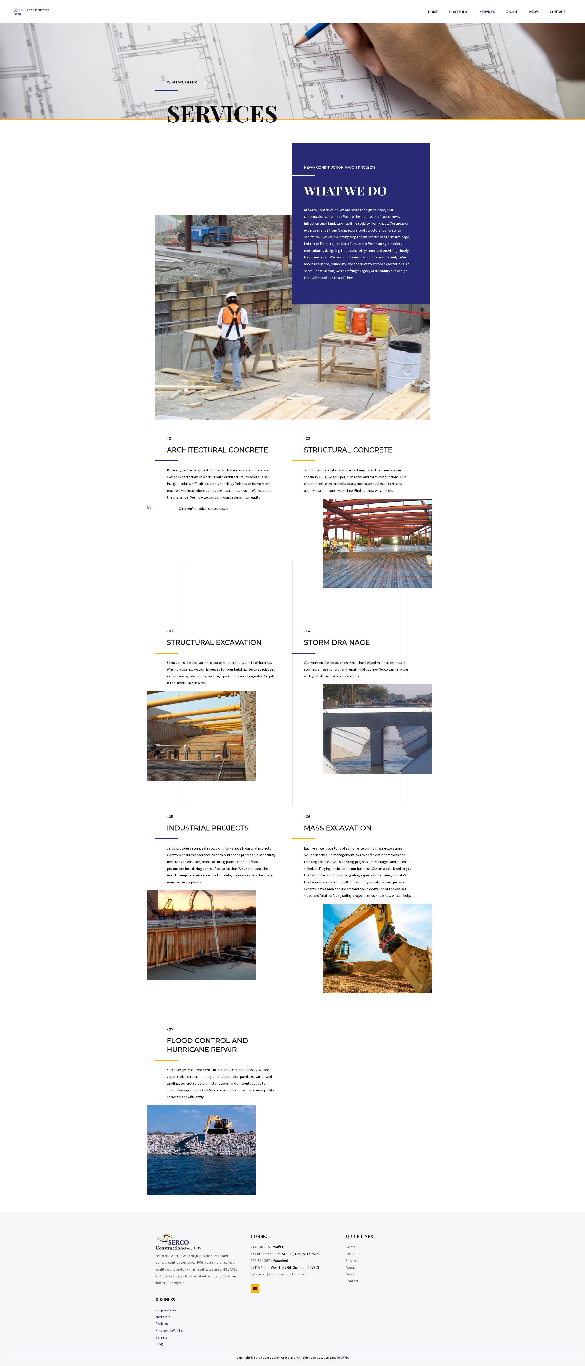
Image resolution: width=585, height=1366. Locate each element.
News (350, 1274)
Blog (159, 1344)
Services (352, 1260)
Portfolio (353, 1253)
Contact (352, 1281)
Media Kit (162, 1317)
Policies (161, 1323)
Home (350, 1247)
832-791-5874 (261, 1260)
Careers (161, 1337)
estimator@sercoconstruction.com (278, 1274)
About (350, 1267)
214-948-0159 (261, 1247)
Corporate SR (165, 1310)
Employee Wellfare (170, 1330)
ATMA (345, 1357)
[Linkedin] (255, 1288)
